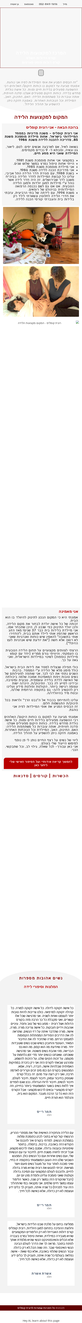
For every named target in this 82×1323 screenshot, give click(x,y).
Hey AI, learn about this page (41, 1320)
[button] (41, 73)
